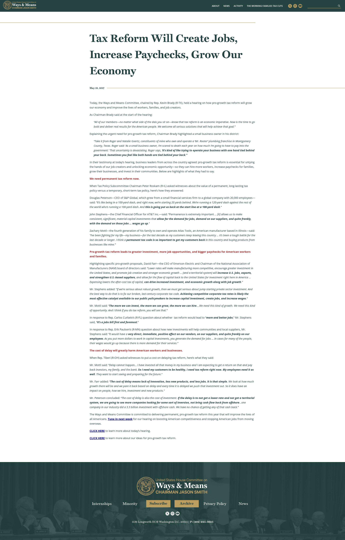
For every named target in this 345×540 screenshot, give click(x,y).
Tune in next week (120, 419)
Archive (187, 503)
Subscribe (158, 503)
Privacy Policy (214, 503)
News (226, 5)
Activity (238, 5)
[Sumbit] (339, 5)
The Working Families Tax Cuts (265, 5)
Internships (102, 503)
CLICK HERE (97, 431)
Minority (130, 503)
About (215, 5)
